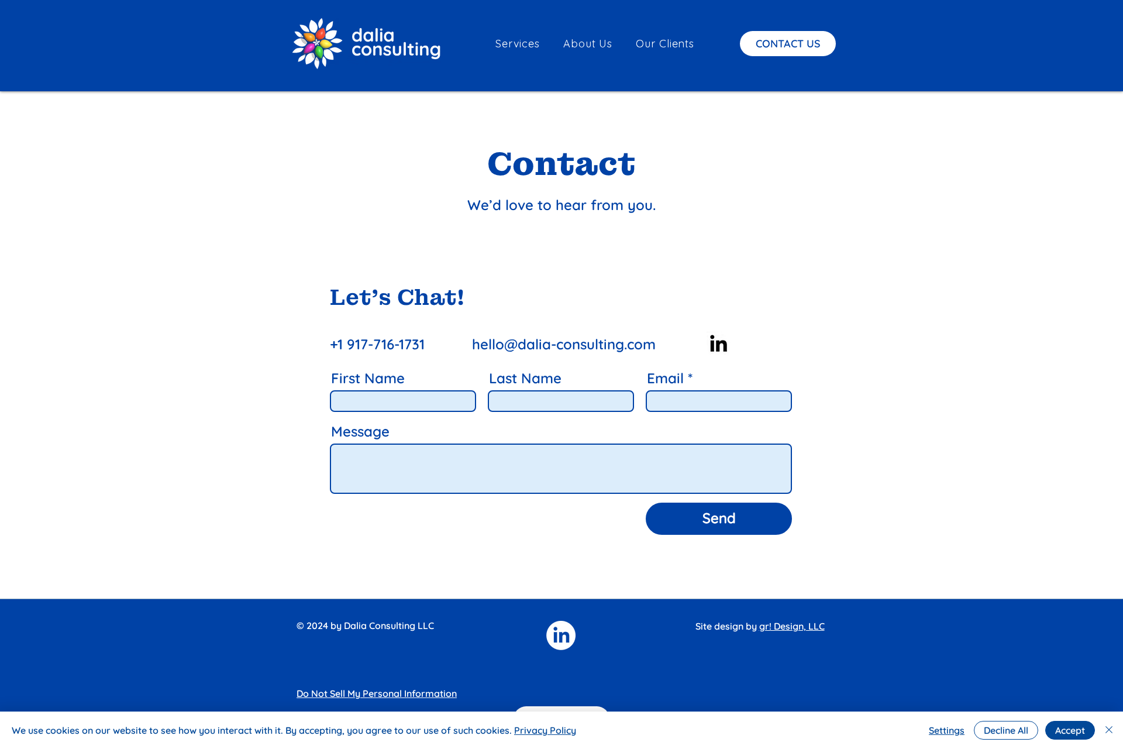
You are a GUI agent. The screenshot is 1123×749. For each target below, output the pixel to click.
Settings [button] (946, 730)
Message (360, 431)
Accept (1070, 730)
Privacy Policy (545, 730)
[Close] (1109, 730)
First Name (368, 378)
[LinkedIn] (719, 343)
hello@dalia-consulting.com (564, 344)
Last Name (525, 378)
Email (665, 378)
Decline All (1006, 730)
